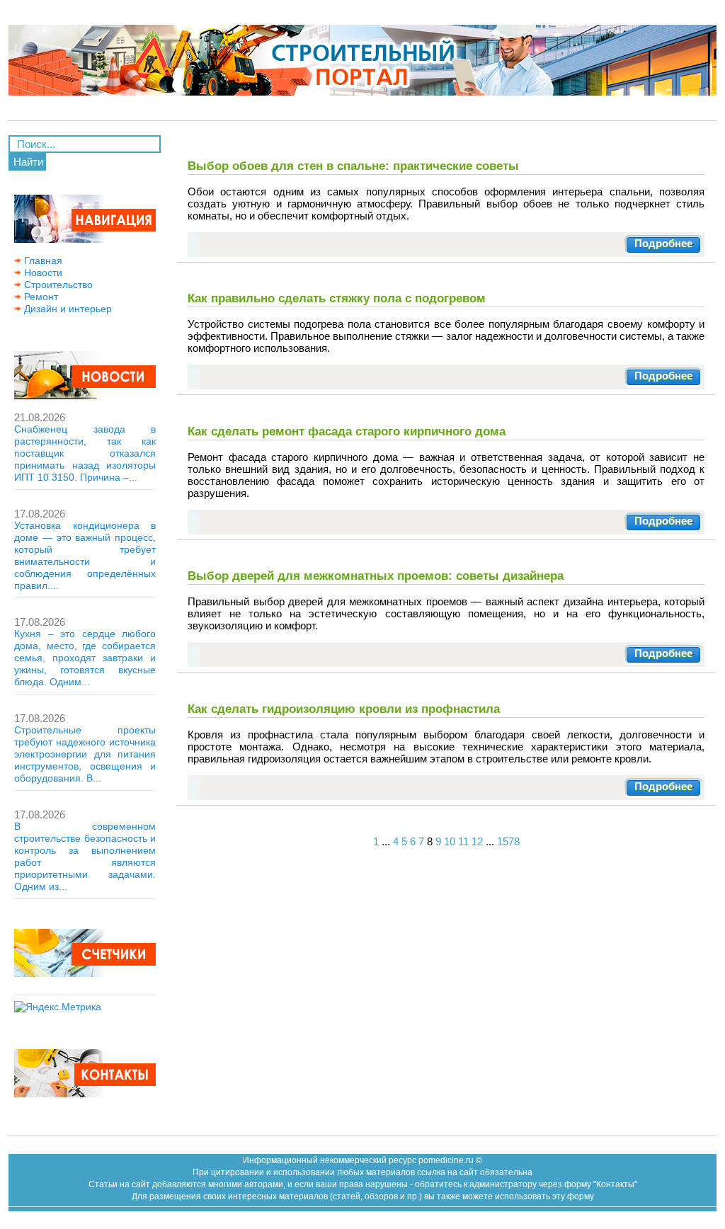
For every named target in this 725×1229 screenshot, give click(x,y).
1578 (508, 841)
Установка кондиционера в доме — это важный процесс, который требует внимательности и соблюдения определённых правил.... (85, 555)
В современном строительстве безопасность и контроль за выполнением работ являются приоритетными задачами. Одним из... (85, 856)
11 (463, 841)
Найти (28, 162)
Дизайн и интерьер (66, 308)
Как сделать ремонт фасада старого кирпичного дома (347, 431)
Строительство (57, 284)
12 (477, 841)
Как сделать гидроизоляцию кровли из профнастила (344, 708)
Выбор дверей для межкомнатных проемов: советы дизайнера (376, 575)
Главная (41, 260)
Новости (41, 272)
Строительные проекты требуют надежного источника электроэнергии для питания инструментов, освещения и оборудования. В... (85, 754)
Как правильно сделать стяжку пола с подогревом (337, 298)
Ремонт (39, 296)
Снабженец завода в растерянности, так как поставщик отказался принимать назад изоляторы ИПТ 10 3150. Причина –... (85, 453)
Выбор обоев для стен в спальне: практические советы (353, 165)
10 (449, 841)
